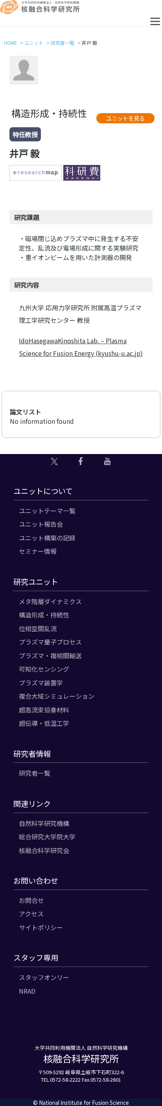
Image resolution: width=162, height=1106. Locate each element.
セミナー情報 (38, 551)
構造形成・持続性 (44, 614)
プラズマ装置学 (41, 682)
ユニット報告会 (41, 524)
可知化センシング (44, 669)
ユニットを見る (125, 118)
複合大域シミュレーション (56, 696)
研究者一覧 (62, 42)
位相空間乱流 (38, 628)
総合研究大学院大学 (47, 836)
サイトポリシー (41, 927)
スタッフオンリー (44, 977)
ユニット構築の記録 (47, 537)
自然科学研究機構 (44, 823)
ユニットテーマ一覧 (47, 510)
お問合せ (31, 900)
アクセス (31, 913)
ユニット (33, 42)
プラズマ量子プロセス (50, 641)
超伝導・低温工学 (44, 723)
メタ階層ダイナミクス (50, 601)
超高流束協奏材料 (44, 709)
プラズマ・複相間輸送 (50, 655)
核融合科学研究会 (44, 850)
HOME (10, 42)
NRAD (27, 991)
